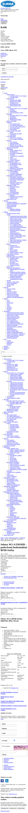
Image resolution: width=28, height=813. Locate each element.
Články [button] (8, 214)
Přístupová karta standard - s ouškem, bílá (12, 587)
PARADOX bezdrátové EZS (17, 178)
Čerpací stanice (13, 251)
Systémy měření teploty (15, 234)
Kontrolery (12, 188)
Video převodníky (14, 143)
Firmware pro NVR (12, 293)
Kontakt (6, 346)
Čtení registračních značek (16, 220)
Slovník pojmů (10, 284)
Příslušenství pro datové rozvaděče (18, 469)
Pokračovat (3, 53)
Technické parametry (9, 583)
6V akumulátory (14, 171)
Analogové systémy (15, 265)
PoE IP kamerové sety (15, 104)
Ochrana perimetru (14, 223)
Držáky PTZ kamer (15, 452)
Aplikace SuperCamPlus (13, 296)
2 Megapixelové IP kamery (16, 382)
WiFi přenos (13, 135)
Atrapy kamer (13, 158)
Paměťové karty (14, 198)
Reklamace (6, 759)
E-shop (6, 537)
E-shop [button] (5, 93)
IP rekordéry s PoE (14, 408)
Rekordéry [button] (9, 114)
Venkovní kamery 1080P (16, 374)
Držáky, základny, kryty (16, 150)
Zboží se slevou (7, 359)
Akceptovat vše (4, 808)
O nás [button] (5, 339)
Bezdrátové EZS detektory (16, 501)
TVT (8, 300)
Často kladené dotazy (9, 766)
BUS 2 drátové (13, 165)
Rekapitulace (4, 21)
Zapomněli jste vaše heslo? (7, 76)
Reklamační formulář (15, 210)
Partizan (9, 310)
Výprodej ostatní (14, 97)
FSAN (8, 301)
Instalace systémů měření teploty (18, 235)
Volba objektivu (11, 255)
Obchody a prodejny (15, 247)
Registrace (3, 82)
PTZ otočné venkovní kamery (17, 380)
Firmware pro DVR (12, 291)
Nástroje (9, 290)
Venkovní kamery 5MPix (16, 377)
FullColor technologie (15, 228)
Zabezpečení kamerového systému (18, 216)
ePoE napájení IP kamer (16, 241)
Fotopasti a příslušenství (9, 529)
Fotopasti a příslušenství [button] (13, 193)
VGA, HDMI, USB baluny (16, 139)
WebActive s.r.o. (13, 794)
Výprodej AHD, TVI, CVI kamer (18, 96)
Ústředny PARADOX (15, 494)
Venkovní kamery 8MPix (16, 378)
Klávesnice (12, 508)
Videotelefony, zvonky (9, 477)
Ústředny (12, 507)
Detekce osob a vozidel (15, 219)
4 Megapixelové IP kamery (16, 384)
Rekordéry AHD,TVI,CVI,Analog (18, 115)
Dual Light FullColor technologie (18, 227)
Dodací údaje (4, 20)
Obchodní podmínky (12, 202)
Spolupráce (6, 347)
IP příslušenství (13, 151)
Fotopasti (12, 195)
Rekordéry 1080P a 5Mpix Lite (17, 402)
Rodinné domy (13, 245)
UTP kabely (13, 429)
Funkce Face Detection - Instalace (18, 240)
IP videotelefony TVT (15, 163)
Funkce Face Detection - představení (16, 333)
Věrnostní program (11, 206)
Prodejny (6, 765)
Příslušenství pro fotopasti (16, 196)
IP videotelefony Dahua (16, 164)
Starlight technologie (15, 242)
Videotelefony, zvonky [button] (12, 161)
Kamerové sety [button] (10, 98)
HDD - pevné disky (12, 121)
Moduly (12, 514)
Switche (12, 456)
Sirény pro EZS (14, 498)
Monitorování (13, 118)
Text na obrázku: (6, 746)
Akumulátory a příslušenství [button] (14, 170)
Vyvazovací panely (14, 466)
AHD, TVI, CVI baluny (16, 137)
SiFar (8, 304)
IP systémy (12, 262)
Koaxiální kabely (14, 424)
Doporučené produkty (9, 582)
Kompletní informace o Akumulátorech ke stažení (16, 278)
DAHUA (9, 307)
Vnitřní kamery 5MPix (15, 375)
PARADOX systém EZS (16, 177)
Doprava (6, 761)
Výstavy (9, 344)
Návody (9, 280)
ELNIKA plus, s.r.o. (6, 8)
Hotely (11, 248)
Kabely (12, 132)
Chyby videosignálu (12, 283)
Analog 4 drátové (14, 167)
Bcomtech (9, 308)
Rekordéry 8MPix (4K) (15, 403)
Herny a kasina (13, 249)
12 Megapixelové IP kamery (17, 388)
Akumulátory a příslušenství (11, 486)
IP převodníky (13, 459)
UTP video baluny (8, 434)
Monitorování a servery (12, 409)
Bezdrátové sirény (14, 503)
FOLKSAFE (10, 303)
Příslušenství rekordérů (15, 119)
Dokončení (3, 23)
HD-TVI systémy (14, 261)
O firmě (9, 340)
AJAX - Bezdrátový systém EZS (18, 518)
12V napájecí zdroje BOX (16, 125)
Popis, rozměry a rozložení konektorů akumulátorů (16, 275)
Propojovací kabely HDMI (16, 146)
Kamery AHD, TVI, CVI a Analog (18, 108)
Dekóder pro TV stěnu (15, 144)
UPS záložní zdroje (14, 128)
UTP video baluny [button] (11, 136)
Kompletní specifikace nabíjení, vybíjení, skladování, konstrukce (18, 272)
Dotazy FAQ (10, 266)
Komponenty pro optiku (16, 133)
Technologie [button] (7, 311)
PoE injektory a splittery (16, 455)
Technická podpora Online (13, 213)
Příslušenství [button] (10, 149)
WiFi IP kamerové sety (15, 105)
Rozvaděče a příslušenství (16, 153)
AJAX (8, 305)
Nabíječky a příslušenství (16, 174)
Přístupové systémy (14, 186)
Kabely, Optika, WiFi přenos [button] (14, 130)
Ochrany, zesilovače (15, 160)
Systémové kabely (14, 426)
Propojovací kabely (14, 427)
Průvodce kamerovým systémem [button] (15, 256)
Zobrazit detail (21, 808)
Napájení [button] (9, 122)
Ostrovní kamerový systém (16, 112)
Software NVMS (11, 289)
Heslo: (3, 70)
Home (2, 537)
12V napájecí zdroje (15, 123)
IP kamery (12, 110)
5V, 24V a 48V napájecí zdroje (17, 126)
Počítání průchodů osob (16, 221)
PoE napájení (13, 129)
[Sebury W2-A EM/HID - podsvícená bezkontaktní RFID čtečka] (15, 577)
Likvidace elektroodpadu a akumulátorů (16, 203)
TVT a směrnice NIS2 (15, 224)
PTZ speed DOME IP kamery (17, 394)
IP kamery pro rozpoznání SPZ (17, 392)
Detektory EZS (13, 497)
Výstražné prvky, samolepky (17, 156)
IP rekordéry (13, 116)
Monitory (6, 438)
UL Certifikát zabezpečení (16, 226)
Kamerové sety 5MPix (15, 101)
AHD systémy (13, 259)
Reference (9, 343)
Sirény (11, 511)
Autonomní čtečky (14, 192)
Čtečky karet (13, 189)
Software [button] (6, 287)
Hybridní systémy (14, 258)
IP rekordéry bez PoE (15, 406)
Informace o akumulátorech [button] (13, 268)
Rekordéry (6, 399)
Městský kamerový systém (16, 252)
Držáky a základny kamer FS (17, 451)
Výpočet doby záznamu (13, 254)
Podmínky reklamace (15, 209)
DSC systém (13, 181)
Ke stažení (6, 584)
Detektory (12, 510)
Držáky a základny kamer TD (17, 449)
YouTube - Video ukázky (13, 282)
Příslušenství (13, 191)
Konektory (12, 154)
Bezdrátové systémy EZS (16, 182)
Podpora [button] (6, 212)
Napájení (6, 413)
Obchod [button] (6, 200)
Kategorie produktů (7, 356)
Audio (11, 157)
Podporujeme (10, 342)
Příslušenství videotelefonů (16, 168)
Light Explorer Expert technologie (18, 217)
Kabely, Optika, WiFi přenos (11, 422)
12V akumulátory (14, 172)
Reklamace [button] (9, 207)
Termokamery (13, 111)
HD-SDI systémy (14, 263)
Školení (9, 286)
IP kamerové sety (14, 103)
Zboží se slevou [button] (11, 94)
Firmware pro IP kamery (13, 294)
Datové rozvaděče (14, 463)
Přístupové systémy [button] (11, 185)
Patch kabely (13, 430)
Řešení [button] (8, 244)
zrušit (2, 719)
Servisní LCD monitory (12, 147)
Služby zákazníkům (11, 205)
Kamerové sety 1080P (15, 100)
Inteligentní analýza (15, 233)
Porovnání (3, 56)
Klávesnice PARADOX (16, 496)
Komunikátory (13, 512)
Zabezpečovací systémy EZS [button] (14, 175)
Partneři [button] (6, 298)
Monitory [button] (9, 140)
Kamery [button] (9, 107)
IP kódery (12, 395)
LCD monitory (13, 142)
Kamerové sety (7, 363)
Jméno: (3, 68)
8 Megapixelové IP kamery (16, 387)
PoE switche (13, 458)
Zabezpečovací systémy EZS (11, 491)
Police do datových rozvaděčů (17, 465)
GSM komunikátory (15, 184)
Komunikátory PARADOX (17, 179)
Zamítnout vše (13, 808)
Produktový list (14, 688)
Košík (2, 19)
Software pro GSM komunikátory (15, 297)
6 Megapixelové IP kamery (16, 385)
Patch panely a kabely (15, 468)
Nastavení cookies (5, 811)
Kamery (6, 371)
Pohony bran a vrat (11, 199)
